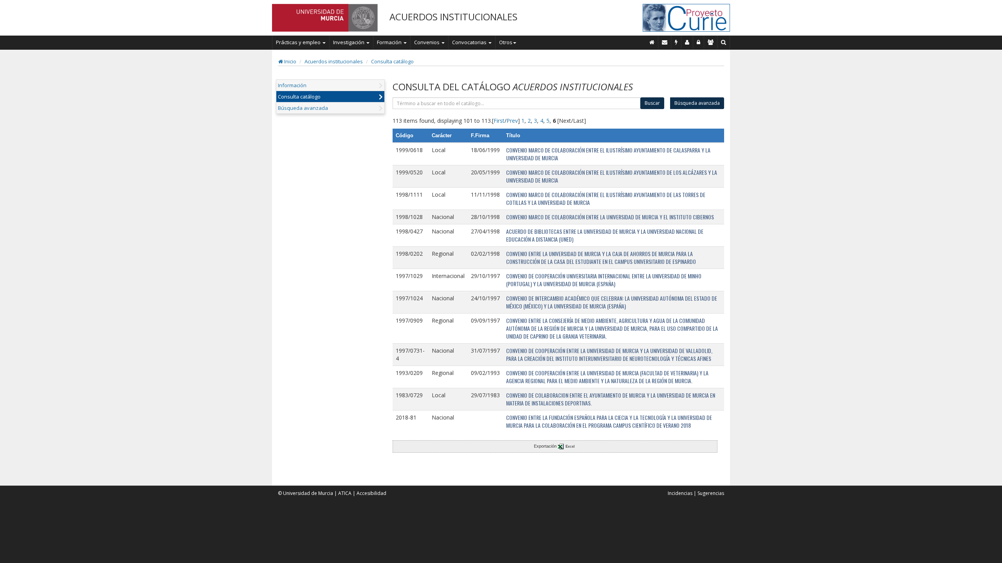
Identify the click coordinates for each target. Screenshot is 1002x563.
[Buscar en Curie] (723, 42)
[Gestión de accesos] (710, 42)
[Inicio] (652, 42)
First (499, 120)
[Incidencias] (676, 42)
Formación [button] (390, 42)
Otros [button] (505, 42)
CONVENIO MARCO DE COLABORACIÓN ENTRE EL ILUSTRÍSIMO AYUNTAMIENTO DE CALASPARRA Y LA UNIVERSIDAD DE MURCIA (608, 154)
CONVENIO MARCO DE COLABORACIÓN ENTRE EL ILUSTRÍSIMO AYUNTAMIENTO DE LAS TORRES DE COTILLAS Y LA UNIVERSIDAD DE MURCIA (605, 198)
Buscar (652, 103)
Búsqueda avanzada (303, 107)
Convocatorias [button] (470, 42)
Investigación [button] (349, 42)
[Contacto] (664, 42)
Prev (512, 120)
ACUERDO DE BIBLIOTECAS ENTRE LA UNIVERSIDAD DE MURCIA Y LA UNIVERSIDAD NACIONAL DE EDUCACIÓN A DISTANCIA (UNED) (604, 235)
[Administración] (698, 42)
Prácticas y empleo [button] (299, 42)
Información (292, 85)
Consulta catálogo (392, 61)
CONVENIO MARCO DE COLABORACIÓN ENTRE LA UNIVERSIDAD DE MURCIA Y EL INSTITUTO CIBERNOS (610, 217)
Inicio (289, 61)
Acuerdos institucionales (334, 61)
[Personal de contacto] (687, 42)
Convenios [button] (427, 42)
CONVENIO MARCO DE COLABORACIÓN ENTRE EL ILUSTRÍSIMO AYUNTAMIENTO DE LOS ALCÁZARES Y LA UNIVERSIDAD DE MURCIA (611, 176)
